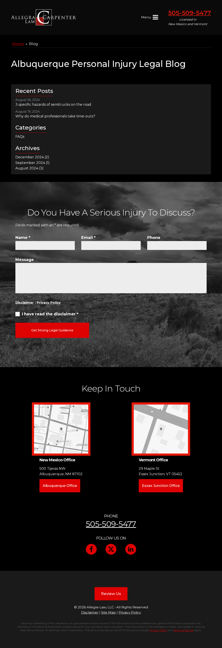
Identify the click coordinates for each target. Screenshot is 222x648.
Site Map (108, 612)
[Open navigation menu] (155, 17)
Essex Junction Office (161, 486)
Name (22, 237)
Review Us (111, 593)
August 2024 (26, 168)
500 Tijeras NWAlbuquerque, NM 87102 (61, 471)
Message (24, 259)
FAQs (19, 136)
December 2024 (29, 157)
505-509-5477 (189, 12)
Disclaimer (24, 302)
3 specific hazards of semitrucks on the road (53, 104)
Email (88, 237)
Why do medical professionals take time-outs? (55, 116)
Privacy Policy (49, 302)
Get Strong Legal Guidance (52, 330)
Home (18, 44)
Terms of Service (183, 630)
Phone (153, 237)
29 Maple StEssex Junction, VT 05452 (160, 471)
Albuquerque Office (60, 486)
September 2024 (30, 163)
